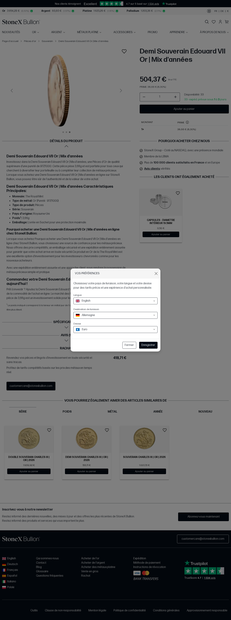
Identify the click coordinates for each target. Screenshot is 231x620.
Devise (77, 323)
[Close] (156, 273)
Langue (77, 295)
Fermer (129, 345)
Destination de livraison (86, 309)
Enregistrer (148, 345)
